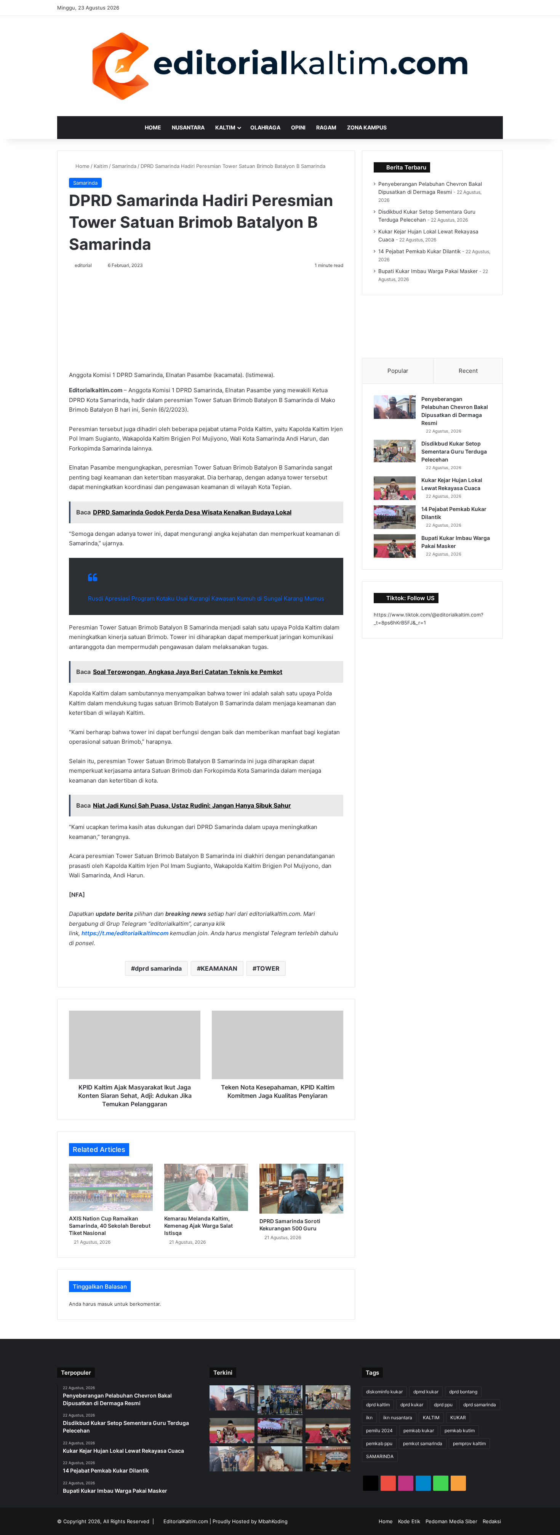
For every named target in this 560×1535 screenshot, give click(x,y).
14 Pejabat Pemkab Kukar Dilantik (419, 251)
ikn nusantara (397, 1417)
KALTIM (431, 1417)
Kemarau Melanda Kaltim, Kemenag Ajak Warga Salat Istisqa (198, 1225)
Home (153, 127)
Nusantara (188, 127)
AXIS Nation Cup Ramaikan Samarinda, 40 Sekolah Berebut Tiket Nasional (109, 1225)
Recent (468, 370)
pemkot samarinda (422, 1443)
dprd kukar (411, 1404)
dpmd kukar (425, 1391)
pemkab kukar (418, 1430)
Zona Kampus (367, 127)
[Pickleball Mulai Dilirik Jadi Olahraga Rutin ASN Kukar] (280, 1400)
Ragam (326, 127)
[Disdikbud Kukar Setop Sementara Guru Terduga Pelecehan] (395, 451)
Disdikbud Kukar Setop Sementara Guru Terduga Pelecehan (454, 451)
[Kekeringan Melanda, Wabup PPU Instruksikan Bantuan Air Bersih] (280, 1458)
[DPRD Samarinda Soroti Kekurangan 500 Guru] (301, 1189)
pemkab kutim (460, 1430)
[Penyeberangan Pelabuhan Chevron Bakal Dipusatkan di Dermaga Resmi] (395, 407)
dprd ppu (443, 1404)
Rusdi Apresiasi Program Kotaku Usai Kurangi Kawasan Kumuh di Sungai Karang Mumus (206, 598)
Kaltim (225, 127)
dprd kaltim (378, 1404)
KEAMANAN (219, 968)
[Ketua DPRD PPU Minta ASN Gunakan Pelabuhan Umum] (232, 1458)
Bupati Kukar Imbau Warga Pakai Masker (428, 271)
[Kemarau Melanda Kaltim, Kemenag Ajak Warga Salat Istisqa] (206, 1187)
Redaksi (492, 1521)
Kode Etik (409, 1521)
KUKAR (458, 1417)
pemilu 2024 (379, 1430)
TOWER (268, 968)
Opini (298, 127)
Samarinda (124, 166)
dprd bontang (463, 1391)
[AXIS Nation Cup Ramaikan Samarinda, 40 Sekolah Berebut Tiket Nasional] (111, 1187)
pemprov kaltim (469, 1443)
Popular (397, 370)
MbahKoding (273, 1521)
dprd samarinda (158, 968)
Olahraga (265, 127)
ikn (369, 1417)
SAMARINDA (380, 1456)
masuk (105, 1304)
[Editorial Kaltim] (280, 66)
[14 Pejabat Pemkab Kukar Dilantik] (395, 517)
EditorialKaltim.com (185, 1521)
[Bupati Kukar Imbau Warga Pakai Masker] (395, 546)
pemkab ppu (379, 1443)
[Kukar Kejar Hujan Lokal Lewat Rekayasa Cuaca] (395, 488)
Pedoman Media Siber (451, 1521)
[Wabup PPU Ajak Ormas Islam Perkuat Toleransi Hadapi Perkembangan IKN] (328, 1458)
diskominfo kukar (384, 1391)
